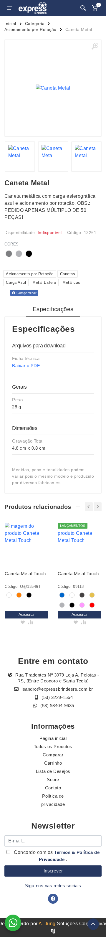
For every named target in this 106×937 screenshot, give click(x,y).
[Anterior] (89, 506)
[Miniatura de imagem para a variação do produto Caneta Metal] (20, 156)
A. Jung (47, 923)
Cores (11, 244)
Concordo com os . (56, 856)
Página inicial (53, 738)
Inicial (10, 23)
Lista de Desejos (53, 771)
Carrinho (53, 763)
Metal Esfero (44, 282)
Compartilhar (26, 293)
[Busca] (83, 8)
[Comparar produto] (30, 622)
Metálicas (71, 282)
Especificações (53, 309)
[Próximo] (98, 506)
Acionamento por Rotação (30, 29)
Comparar (53, 754)
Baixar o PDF (26, 365)
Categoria (35, 23)
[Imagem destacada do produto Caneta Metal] (53, 88)
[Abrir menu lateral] (9, 8)
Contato (53, 787)
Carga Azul (16, 282)
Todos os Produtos (53, 746)
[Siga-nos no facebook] (53, 899)
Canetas (67, 274)
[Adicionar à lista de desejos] (22, 622)
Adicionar (26, 614)
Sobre (53, 779)
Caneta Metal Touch (25, 573)
